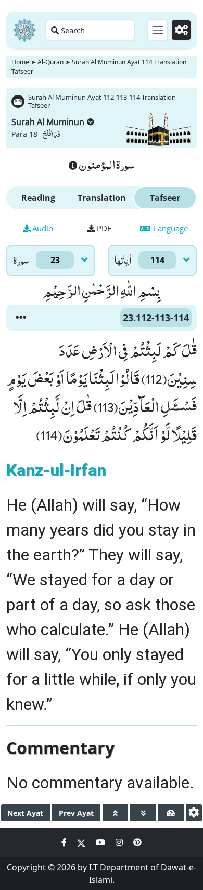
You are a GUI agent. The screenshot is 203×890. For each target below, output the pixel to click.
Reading (38, 197)
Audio (42, 228)
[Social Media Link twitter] (82, 842)
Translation (102, 197)
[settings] (194, 813)
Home (20, 62)
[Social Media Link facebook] (65, 842)
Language (169, 228)
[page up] (115, 813)
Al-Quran (50, 62)
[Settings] (181, 30)
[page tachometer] (171, 813)
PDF (104, 228)
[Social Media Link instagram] (120, 842)
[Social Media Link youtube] (101, 842)
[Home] (24, 30)
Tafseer (165, 197)
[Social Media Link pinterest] (137, 842)
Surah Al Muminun (47, 122)
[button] (21, 317)
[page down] (143, 813)
